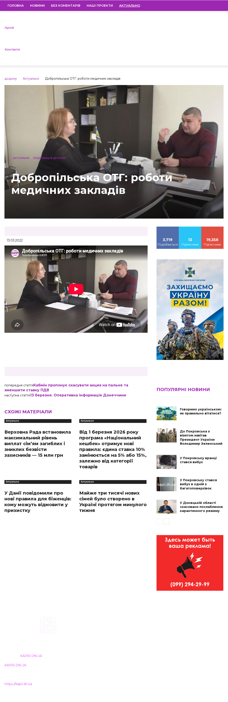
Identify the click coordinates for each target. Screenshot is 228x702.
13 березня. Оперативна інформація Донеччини (78, 395)
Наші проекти (100, 6)
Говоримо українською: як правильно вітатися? (201, 411)
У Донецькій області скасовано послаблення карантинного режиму (201, 507)
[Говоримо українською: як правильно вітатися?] (167, 413)
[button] (218, 6)
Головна (16, 6)
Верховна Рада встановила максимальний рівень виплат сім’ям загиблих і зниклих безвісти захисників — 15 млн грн (37, 443)
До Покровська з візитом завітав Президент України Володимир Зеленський (201, 437)
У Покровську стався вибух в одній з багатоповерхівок (198, 484)
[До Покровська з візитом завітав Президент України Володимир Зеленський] (167, 435)
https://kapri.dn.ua (18, 684)
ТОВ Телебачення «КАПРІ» (102, 645)
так (167, 228)
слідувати (190, 228)
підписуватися (213, 228)
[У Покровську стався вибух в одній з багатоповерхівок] (167, 484)
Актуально (31, 79)
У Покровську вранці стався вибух (198, 460)
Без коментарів (65, 6)
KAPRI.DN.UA (31, 656)
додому (10, 79)
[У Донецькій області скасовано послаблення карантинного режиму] (167, 507)
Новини (37, 6)
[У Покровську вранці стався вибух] (167, 462)
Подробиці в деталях (49, 158)
